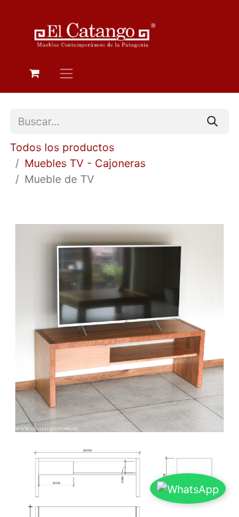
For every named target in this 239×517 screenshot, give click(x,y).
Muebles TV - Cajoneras (85, 163)
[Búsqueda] (212, 121)
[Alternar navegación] (66, 72)
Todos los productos (62, 147)
